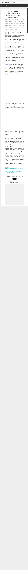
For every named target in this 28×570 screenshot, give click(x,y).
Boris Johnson (18, 101)
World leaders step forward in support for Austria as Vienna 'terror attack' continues (13, 14)
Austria (20, 33)
